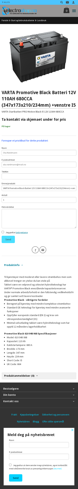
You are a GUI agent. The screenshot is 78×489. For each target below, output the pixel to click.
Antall (4, 195)
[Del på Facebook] (35, 249)
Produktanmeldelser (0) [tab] (19, 375)
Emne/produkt (8, 183)
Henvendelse (8, 207)
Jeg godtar (16, 232)
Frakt (14, 414)
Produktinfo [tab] (12, 265)
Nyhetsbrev (23, 421)
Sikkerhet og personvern (55, 414)
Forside (5, 20)
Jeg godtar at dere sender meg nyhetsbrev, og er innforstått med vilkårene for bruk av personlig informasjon (38, 467)
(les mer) (58, 468)
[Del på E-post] (42, 249)
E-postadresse (8, 159)
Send (8, 239)
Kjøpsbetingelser (29, 414)
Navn (4, 148)
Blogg (36, 421)
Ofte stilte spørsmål (53, 421)
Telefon (5, 171)
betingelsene (22, 232)
